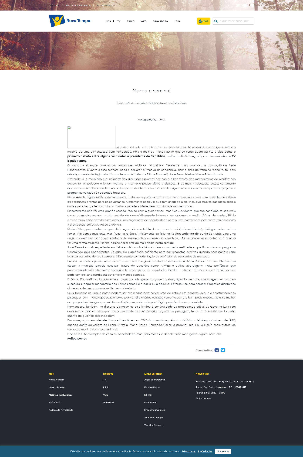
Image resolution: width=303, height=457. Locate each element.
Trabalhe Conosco (153, 425)
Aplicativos (54, 402)
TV (118, 21)
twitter (239, 2)
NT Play (54, 5)
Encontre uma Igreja (154, 410)
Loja (177, 21)
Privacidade (189, 451)
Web (143, 21)
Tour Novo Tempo (153, 417)
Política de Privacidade (61, 410)
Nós (108, 21)
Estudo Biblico (152, 387)
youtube (253, 2)
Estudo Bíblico (106, 5)
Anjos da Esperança (78, 5)
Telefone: (210, 392)
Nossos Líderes (57, 387)
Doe (206, 21)
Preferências (205, 451)
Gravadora (160, 21)
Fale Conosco (203, 398)
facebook (246, 2)
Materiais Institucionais (60, 395)
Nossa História (56, 379)
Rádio (130, 21)
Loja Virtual (150, 402)
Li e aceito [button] (223, 451)
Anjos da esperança (154, 379)
